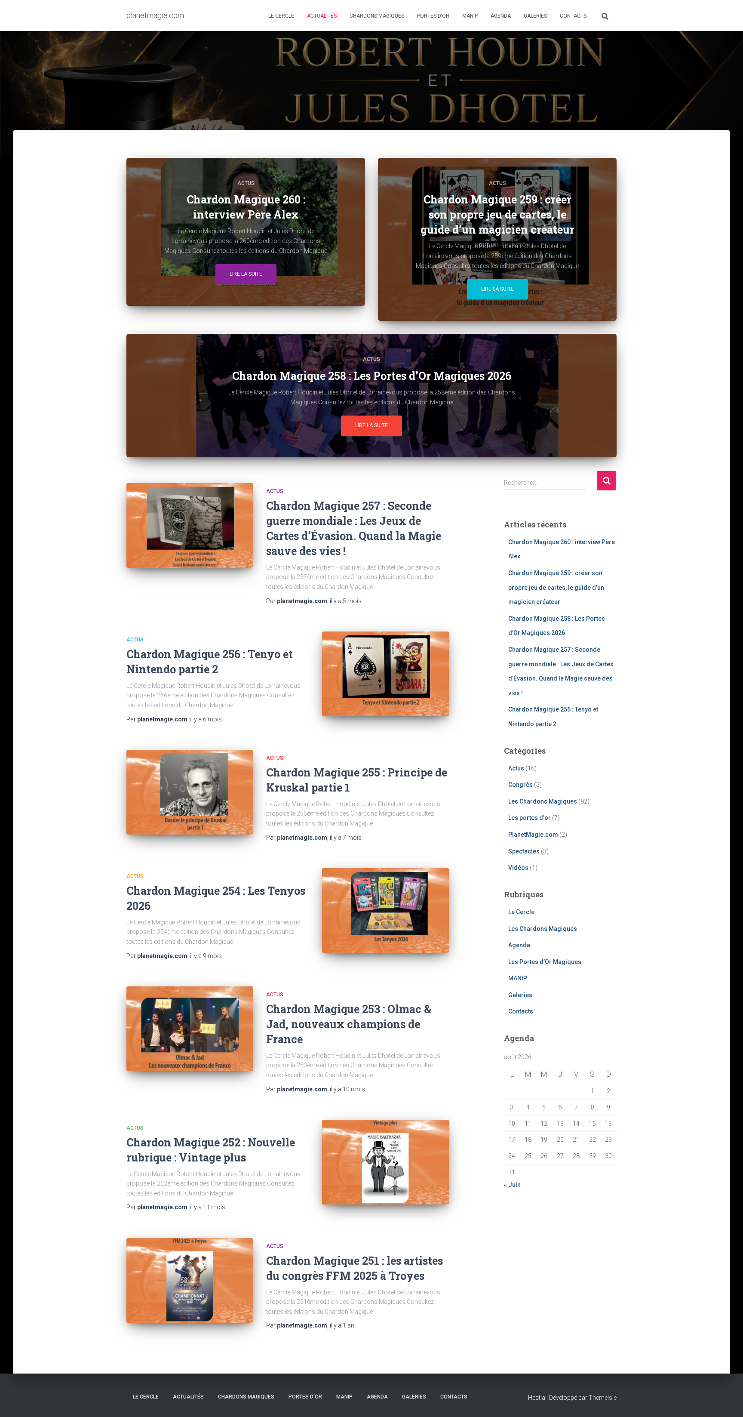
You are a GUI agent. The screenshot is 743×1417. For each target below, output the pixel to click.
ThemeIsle (603, 1397)
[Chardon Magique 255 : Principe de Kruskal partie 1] (189, 792)
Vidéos (518, 867)
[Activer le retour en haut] (726, 1400)
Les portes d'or (529, 817)
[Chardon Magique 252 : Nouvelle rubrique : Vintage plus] (385, 1162)
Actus (246, 183)
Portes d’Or (433, 16)
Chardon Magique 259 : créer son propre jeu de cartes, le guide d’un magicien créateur (556, 587)
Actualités (322, 16)
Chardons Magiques (377, 16)
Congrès (520, 784)
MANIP (470, 16)
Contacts (573, 16)
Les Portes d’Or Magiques (544, 961)
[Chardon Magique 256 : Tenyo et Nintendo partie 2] (385, 673)
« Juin (512, 1184)
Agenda (501, 16)
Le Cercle (281, 16)
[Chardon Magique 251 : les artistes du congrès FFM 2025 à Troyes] (189, 1280)
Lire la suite (246, 274)
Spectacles (524, 851)
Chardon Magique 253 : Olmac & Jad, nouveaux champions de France (348, 1024)
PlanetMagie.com (533, 834)
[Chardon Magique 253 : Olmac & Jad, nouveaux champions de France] (189, 1028)
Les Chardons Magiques (542, 801)
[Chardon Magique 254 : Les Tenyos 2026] (385, 910)
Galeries (535, 16)
